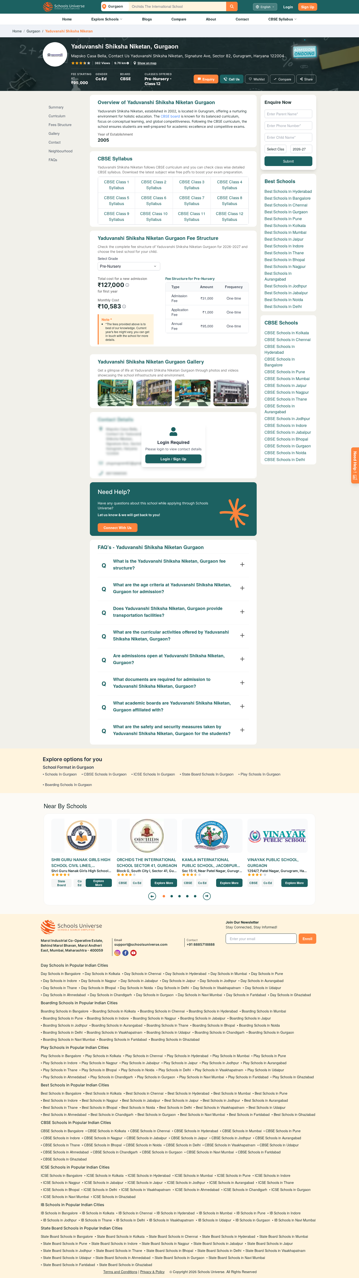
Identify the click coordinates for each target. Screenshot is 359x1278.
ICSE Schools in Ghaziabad (114, 1196)
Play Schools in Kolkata (103, 1055)
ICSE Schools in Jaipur (145, 1182)
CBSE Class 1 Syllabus (116, 184)
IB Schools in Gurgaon (252, 1220)
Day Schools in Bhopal (98, 987)
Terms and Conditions (120, 1271)
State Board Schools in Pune (65, 1243)
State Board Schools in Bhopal (169, 1250)
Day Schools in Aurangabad (262, 980)
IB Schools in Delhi (130, 1220)
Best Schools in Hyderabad (288, 191)
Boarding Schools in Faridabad (123, 1039)
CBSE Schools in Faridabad (259, 1152)
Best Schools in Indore (284, 246)
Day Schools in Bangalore (61, 973)
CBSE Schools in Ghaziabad (65, 1159)
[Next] (207, 896)
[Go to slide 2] (172, 896)
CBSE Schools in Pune (284, 371)
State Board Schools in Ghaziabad (125, 1264)
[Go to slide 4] (187, 896)
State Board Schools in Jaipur (270, 1243)
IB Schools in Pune (250, 1212)
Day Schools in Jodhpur (218, 980)
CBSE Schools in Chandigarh (115, 1152)
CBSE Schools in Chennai (287, 339)
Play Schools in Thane (60, 1069)
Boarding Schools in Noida (259, 1025)
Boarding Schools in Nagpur (154, 1018)
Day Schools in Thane (60, 987)
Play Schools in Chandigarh (111, 1076)
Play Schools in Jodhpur (220, 1062)
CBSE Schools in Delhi (284, 459)
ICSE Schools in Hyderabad (149, 1175)
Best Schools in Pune (283, 218)
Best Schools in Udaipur (267, 1107)
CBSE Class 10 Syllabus (154, 216)
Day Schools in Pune (267, 973)
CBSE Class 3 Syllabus (191, 184)
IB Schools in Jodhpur (60, 1220)
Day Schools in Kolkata (102, 973)
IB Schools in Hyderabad (176, 1212)
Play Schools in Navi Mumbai (201, 1076)
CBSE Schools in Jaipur (285, 385)
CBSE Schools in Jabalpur (287, 432)
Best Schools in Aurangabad (278, 276)
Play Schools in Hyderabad (187, 1055)
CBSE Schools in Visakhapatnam (230, 1144)
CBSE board (170, 116)
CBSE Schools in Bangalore (279, 362)
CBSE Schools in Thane (285, 399)
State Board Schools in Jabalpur (218, 1243)
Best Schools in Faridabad (249, 1114)
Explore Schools (105, 19)
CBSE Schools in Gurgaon (287, 446)
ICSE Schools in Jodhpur (186, 1182)
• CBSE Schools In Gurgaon (104, 774)
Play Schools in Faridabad (248, 1076)
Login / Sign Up (173, 458)
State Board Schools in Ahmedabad (122, 1257)
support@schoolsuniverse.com (141, 944)
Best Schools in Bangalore (287, 198)
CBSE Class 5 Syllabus (116, 200)
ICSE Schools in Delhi (100, 1189)
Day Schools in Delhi (173, 987)
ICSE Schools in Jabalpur (103, 1182)
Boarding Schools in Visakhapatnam (114, 1032)
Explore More (98, 883)
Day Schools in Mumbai (229, 973)
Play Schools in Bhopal (99, 1069)
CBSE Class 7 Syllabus (191, 200)
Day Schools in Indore (60, 980)
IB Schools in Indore (285, 1212)
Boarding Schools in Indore (108, 1018)
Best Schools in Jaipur (283, 239)
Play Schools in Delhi (174, 1069)
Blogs (147, 19)
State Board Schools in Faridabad (69, 1264)
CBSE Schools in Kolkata (286, 332)
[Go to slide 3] (179, 896)
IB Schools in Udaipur (214, 1220)
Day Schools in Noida (136, 987)
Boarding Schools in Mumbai (264, 1011)
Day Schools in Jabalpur (139, 980)
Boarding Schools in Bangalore (64, 1011)
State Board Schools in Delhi (219, 1250)
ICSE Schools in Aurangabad (231, 1182)
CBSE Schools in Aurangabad (279, 408)
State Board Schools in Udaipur (67, 1257)
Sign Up (307, 6)
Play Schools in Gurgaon (156, 1076)
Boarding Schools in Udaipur (168, 1032)
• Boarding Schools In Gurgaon (67, 784)
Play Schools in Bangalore (61, 1055)
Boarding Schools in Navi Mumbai (69, 1039)
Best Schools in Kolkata (285, 225)
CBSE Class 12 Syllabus (229, 216)
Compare (178, 19)
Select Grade (108, 258)
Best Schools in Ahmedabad (64, 1114)
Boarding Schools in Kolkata (114, 1011)
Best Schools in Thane (284, 253)
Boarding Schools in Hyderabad (213, 1011)
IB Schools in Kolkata (98, 1212)
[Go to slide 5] (195, 896)
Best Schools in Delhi (283, 306)
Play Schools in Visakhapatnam (219, 1069)
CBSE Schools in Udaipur (279, 1144)
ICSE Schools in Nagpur (61, 1182)
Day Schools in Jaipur (179, 980)
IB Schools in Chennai (135, 1212)
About (211, 19)
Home (67, 19)
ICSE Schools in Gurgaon (291, 1189)
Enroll (307, 938)
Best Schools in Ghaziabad (294, 1114)
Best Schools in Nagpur (285, 266)
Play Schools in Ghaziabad (293, 1076)
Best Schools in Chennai (285, 205)
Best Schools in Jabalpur (286, 292)
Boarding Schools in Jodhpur (65, 1025)
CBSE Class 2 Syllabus (153, 184)
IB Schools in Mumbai (215, 1212)
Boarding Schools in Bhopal (213, 1025)
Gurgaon (33, 31)
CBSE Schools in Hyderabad (279, 349)
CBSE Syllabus (280, 19)
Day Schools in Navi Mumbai (200, 994)
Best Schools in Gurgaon (286, 212)
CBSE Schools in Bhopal (286, 439)
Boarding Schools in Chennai (162, 1011)
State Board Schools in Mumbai (283, 1236)
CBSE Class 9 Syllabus (116, 216)
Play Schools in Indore (60, 1062)
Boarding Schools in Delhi (63, 1032)
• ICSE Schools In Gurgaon (153, 774)
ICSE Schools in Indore (272, 1175)
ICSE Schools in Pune (234, 1175)
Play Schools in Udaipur (265, 1069)
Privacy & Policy (152, 1271)
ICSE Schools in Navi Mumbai (66, 1196)
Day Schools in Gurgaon (155, 994)
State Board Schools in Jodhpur (67, 1250)
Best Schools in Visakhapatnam (220, 1107)
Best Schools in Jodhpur (285, 286)
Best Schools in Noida (283, 299)
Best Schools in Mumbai (285, 232)
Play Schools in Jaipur (181, 1062)
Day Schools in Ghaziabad (290, 994)
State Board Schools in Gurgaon (179, 1257)
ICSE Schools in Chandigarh (245, 1189)
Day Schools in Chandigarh (111, 994)
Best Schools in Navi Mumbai (202, 1114)
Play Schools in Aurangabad (264, 1062)
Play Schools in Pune (269, 1055)
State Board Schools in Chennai (173, 1236)
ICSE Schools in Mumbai (194, 1175)
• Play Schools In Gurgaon (259, 774)
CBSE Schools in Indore (285, 425)
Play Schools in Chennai (144, 1055)
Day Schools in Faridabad (246, 994)
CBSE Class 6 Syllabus (153, 200)
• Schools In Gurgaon (60, 774)
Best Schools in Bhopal (284, 259)
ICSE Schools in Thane (276, 1182)
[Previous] (152, 896)
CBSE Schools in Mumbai (287, 378)
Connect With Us (118, 527)
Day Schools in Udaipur (263, 987)
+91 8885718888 (201, 944)
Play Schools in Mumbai (230, 1055)
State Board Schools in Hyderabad (228, 1236)
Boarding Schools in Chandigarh (219, 1032)
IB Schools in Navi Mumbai (295, 1220)
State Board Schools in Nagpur (165, 1243)
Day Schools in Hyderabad (185, 973)
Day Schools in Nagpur (98, 980)
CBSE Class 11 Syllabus (191, 216)
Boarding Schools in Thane (167, 1025)
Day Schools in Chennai (142, 973)
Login (288, 6)
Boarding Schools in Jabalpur (202, 1018)
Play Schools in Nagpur (99, 1062)
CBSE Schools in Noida (285, 452)
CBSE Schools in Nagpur (286, 392)
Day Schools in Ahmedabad (64, 994)
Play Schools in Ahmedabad (64, 1076)
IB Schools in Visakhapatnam (171, 1220)
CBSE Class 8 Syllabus (229, 200)
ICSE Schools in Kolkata (105, 1175)
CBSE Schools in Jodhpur (287, 418)
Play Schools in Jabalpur (140, 1062)
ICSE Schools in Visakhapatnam (146, 1189)
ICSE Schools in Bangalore (61, 1175)
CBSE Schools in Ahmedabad (66, 1152)
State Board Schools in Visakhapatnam (275, 1250)
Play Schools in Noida (137, 1069)
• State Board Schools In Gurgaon (206, 774)
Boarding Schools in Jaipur (250, 1018)
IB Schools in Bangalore (59, 1212)
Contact (242, 19)
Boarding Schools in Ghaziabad (175, 1039)
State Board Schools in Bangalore (67, 1236)
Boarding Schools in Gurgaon (271, 1032)
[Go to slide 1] (164, 896)
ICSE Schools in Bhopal (61, 1189)
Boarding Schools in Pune (63, 1018)
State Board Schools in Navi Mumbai (237, 1257)
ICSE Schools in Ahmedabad (197, 1189)
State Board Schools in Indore (114, 1243)
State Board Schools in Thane (119, 1250)
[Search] (232, 6)
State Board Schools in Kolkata (121, 1236)
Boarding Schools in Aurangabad (117, 1025)
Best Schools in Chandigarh (112, 1114)
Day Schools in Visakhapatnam (217, 987)
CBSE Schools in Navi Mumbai (210, 1152)
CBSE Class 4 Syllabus (229, 184)
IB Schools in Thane (96, 1220)
